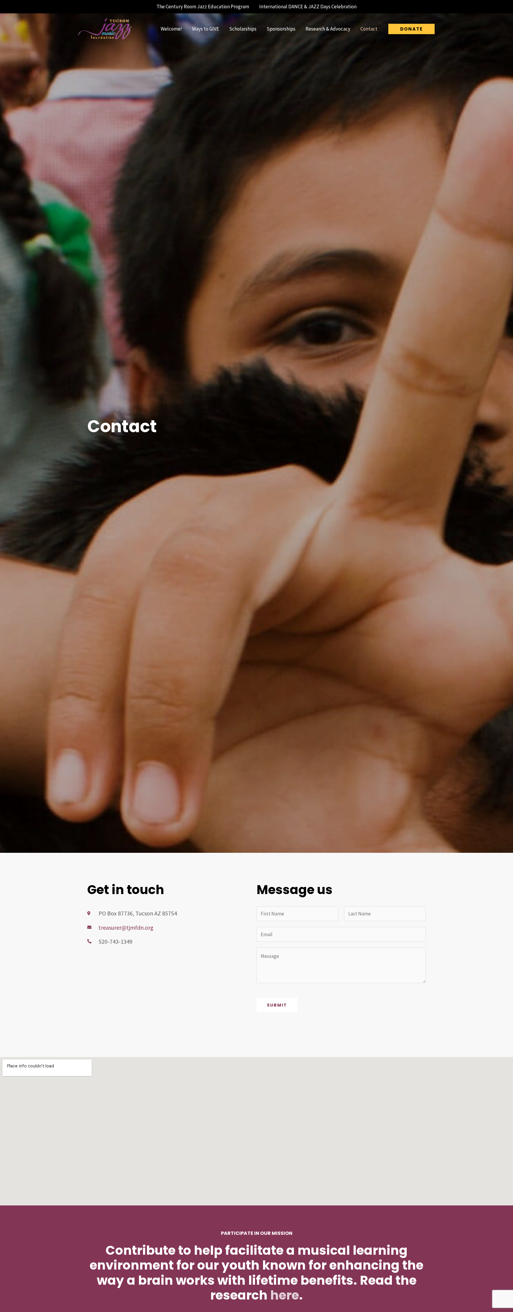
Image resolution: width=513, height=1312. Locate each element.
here (284, 1295)
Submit (277, 1005)
